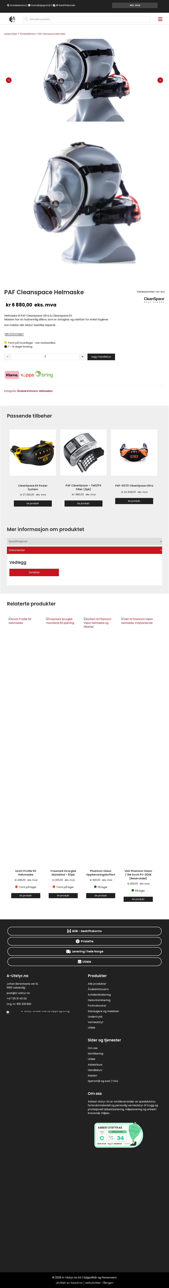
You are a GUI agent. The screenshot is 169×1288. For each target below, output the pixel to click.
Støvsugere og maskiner (103, 1011)
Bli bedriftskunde (65, 5)
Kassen (92, 1075)
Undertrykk (95, 1017)
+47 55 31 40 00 (17, 998)
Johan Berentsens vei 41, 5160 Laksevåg (22, 985)
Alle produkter (97, 984)
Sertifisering (95, 1053)
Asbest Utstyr (10, 33)
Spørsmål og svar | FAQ (103, 1081)
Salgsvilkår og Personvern (100, 1277)
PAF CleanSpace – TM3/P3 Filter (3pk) (83, 487)
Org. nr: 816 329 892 (19, 1004)
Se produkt (33, 503)
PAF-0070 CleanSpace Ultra (134, 486)
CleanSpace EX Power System (33, 487)
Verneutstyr (95, 1022)
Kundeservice (18, 5)
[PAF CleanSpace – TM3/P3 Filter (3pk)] (83, 452)
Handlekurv (95, 1070)
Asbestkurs (95, 1065)
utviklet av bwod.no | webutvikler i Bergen (84, 1282)
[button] (9, 80)
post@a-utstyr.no (18, 993)
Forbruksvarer (97, 1006)
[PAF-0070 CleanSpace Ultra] (134, 452)
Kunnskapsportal (40, 5)
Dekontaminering (99, 1000)
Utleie (91, 1028)
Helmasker (46, 391)
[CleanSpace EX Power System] (33, 452)
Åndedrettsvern (27, 33)
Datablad (34, 572)
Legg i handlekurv (101, 356)
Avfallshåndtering (99, 995)
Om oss (93, 1048)
